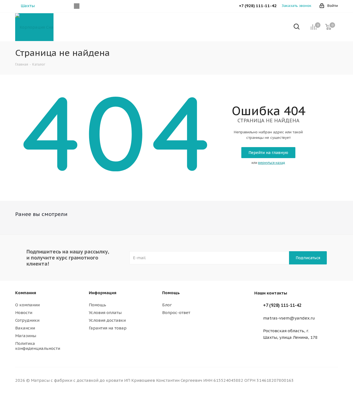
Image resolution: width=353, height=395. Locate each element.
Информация (102, 292)
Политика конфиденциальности (37, 346)
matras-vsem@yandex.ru (289, 318)
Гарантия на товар (108, 328)
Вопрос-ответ (176, 312)
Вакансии (25, 328)
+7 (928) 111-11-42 (282, 305)
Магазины (25, 335)
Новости (23, 312)
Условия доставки (107, 320)
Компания (25, 292)
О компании (27, 304)
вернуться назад (271, 163)
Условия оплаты (105, 312)
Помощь (97, 304)
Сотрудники (27, 320)
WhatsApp (76, 6)
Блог (167, 304)
